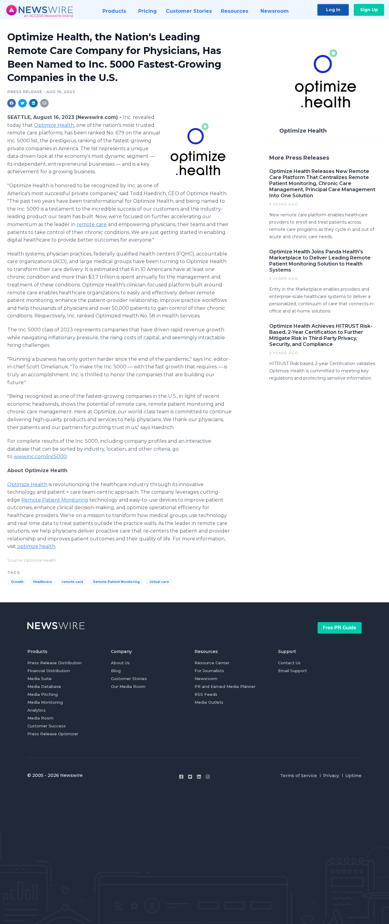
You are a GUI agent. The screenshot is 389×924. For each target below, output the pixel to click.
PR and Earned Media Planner (225, 686)
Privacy (331, 775)
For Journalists (209, 670)
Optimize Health (54, 125)
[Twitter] (190, 776)
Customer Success (46, 725)
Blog (116, 670)
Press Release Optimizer (52, 733)
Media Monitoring (45, 702)
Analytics (36, 710)
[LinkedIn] (199, 776)
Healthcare (42, 582)
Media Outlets (208, 702)
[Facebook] (181, 776)
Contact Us (289, 662)
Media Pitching (42, 694)
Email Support (292, 670)
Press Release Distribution (54, 662)
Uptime (353, 775)
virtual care (159, 582)
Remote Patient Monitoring (54, 500)
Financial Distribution (48, 670)
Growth (17, 582)
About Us (120, 662)
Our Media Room (128, 686)
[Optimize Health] (198, 148)
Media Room (40, 718)
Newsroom (205, 678)
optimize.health (35, 546)
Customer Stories (129, 678)
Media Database (44, 686)
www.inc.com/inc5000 (40, 456)
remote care (92, 224)
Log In (333, 9)
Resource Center (211, 662)
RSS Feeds (205, 694)
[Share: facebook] (11, 103)
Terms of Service (298, 775)
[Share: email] (44, 103)
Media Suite (39, 678)
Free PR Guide (339, 627)
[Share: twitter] (22, 103)
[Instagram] (208, 776)
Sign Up (369, 9)
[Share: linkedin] (33, 103)
